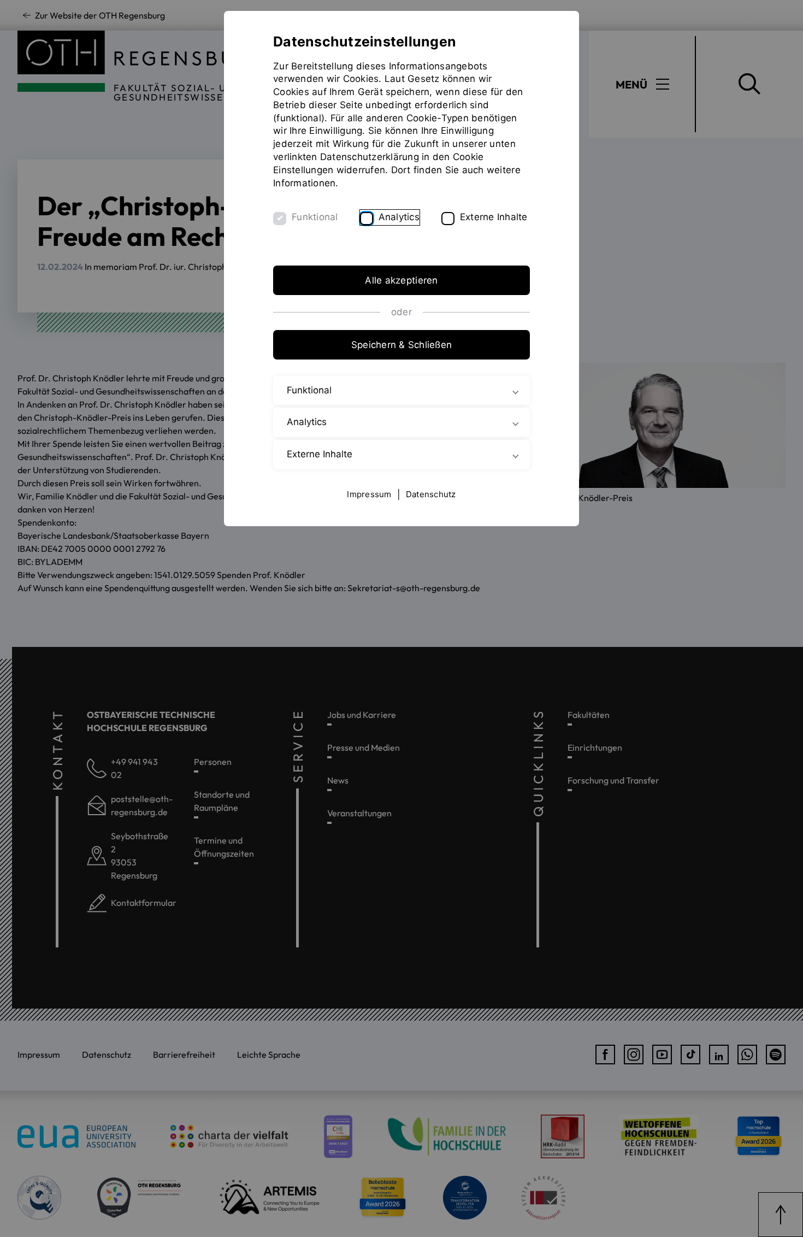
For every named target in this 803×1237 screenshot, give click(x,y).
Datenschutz (431, 494)
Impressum (369, 494)
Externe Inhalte (494, 216)
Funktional (315, 216)
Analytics (399, 216)
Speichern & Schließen (401, 344)
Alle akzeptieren (401, 280)
